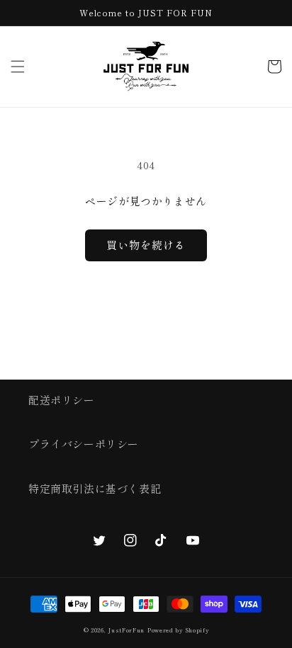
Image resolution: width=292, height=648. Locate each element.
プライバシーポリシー (83, 443)
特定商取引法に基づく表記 (94, 488)
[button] (17, 66)
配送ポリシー (61, 399)
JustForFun (126, 630)
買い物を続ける (146, 244)
